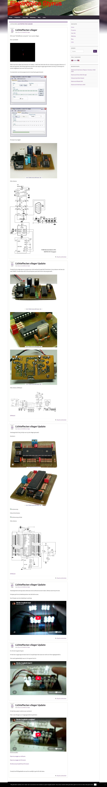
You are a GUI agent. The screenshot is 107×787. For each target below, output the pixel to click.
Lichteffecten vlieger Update (30, 263)
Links (44, 17)
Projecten (17, 17)
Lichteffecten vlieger (26, 29)
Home (10, 17)
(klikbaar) (12, 415)
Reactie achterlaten (61, 257)
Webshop (32, 17)
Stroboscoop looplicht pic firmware (19, 763)
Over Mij (25, 17)
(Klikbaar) (12, 573)
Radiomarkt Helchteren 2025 (78, 84)
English (75, 60)
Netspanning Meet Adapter (77, 78)
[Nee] (105, 785)
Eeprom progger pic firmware (18, 760)
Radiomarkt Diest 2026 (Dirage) (79, 74)
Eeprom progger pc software (17, 756)
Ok (95, 784)
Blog (39, 17)
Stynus (19, 32)
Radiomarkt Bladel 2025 (77, 81)
